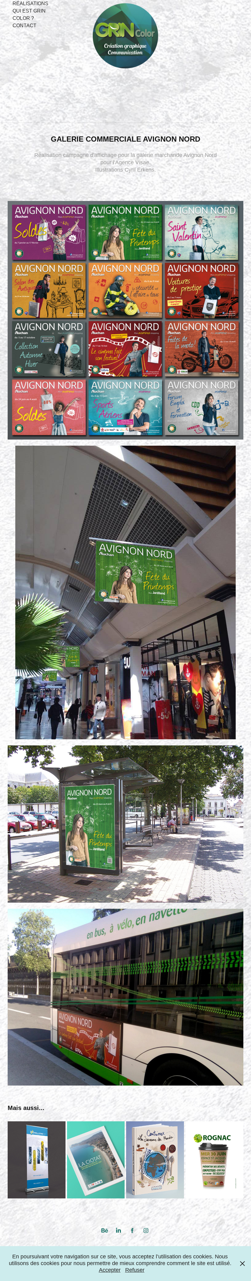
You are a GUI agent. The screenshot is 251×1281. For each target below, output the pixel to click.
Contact (24, 25)
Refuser (134, 1270)
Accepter (110, 1270)
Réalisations (30, 3)
